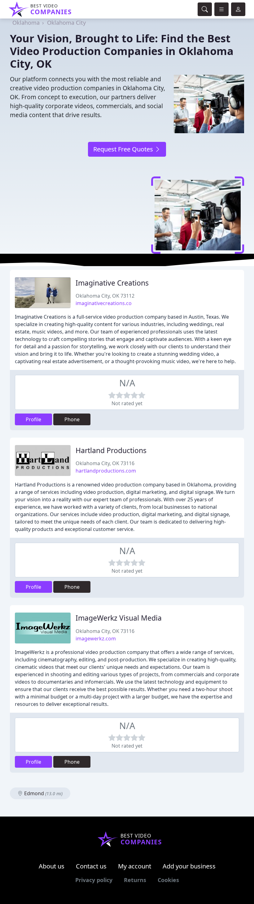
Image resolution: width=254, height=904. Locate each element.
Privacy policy (93, 880)
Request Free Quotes (124, 149)
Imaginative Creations (112, 283)
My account (134, 866)
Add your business (189, 866)
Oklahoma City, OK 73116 (105, 463)
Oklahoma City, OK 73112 (105, 295)
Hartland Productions (111, 450)
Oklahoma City (66, 22)
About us (51, 866)
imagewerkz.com (96, 638)
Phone (72, 419)
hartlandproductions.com (106, 470)
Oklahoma (26, 22)
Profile (33, 419)
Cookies (168, 880)
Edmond (43, 793)
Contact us (91, 866)
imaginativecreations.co (104, 303)
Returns (135, 880)
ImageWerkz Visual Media (119, 618)
